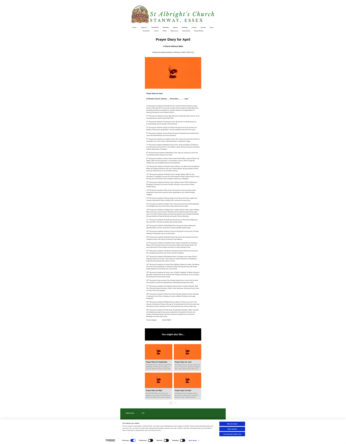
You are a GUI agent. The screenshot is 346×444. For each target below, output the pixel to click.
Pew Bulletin (155, 27)
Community (146, 31)
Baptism (175, 27)
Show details (192, 440)
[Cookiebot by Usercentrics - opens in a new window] (110, 440)
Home (134, 27)
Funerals (194, 27)
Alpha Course (174, 31)
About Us (143, 27)
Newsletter (166, 27)
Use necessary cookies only (232, 434)
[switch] (150, 440)
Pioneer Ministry (198, 31)
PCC (143, 413)
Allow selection (232, 429)
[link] (134, 27)
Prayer (212, 27)
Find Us (156, 31)
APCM (164, 31)
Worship (203, 27)
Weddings (185, 27)
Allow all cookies (232, 424)
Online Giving (186, 31)
